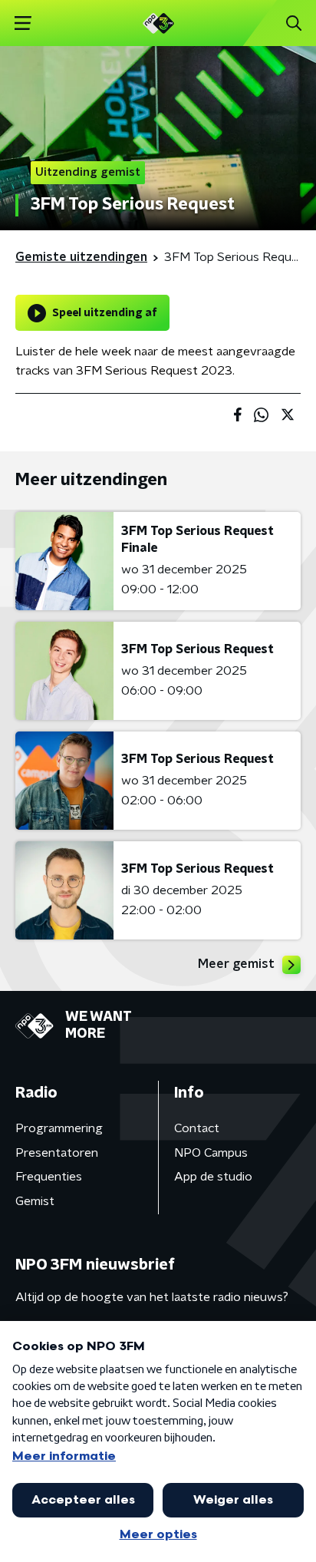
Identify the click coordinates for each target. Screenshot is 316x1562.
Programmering (59, 1128)
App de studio (213, 1177)
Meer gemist (236, 964)
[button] (23, 23)
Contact (196, 1128)
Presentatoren (56, 1153)
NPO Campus (211, 1153)
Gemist (34, 1201)
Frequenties (48, 1177)
